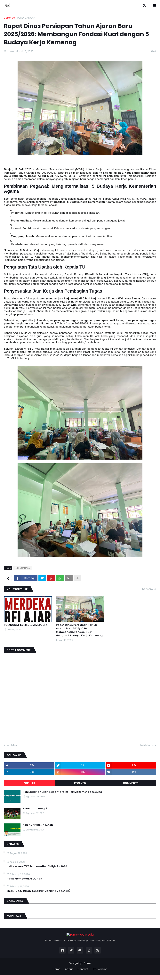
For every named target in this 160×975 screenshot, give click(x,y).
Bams (87, 963)
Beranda (9, 18)
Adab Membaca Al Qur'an (24, 878)
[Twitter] (42, 578)
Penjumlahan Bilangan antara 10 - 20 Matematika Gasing (62, 792)
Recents (80, 783)
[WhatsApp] (60, 578)
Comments (130, 783)
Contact (82, 969)
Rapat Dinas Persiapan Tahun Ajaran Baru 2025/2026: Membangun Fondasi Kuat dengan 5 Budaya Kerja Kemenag (79, 630)
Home (56, 969)
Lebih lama (147, 745)
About (69, 969)
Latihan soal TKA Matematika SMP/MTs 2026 (37, 866)
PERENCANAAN (26, 18)
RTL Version (100, 969)
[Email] (69, 578)
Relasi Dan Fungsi (35, 808)
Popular (29, 783)
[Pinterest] (51, 578)
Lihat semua (148, 589)
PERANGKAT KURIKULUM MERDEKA (25, 625)
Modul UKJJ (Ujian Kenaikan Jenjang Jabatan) (38, 891)
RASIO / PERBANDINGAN (38, 825)
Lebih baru (12, 745)
